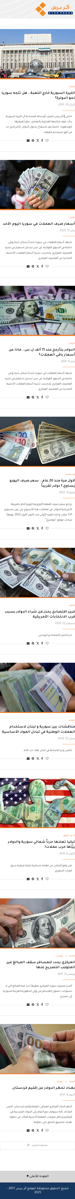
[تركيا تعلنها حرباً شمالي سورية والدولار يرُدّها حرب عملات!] (37, 803)
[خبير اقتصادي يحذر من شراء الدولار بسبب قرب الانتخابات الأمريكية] (37, 573)
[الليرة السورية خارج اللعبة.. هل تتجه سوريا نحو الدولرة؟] (37, 54)
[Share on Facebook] (42, 141)
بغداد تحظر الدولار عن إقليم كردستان (43, 1088)
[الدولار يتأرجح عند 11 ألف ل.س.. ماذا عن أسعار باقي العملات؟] (37, 311)
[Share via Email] (28, 141)
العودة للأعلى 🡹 (37, 1176)
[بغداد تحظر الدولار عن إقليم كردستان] (37, 1049)
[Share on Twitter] (37, 141)
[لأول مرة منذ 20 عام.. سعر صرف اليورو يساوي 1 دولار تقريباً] (37, 442)
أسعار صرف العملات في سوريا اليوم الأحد (39, 224)
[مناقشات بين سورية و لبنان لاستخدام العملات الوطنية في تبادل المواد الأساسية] (37, 688)
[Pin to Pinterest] (33, 141)
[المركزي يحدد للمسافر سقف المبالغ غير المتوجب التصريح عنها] (37, 923)
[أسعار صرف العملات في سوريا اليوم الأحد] (37, 185)
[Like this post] (47, 141)
